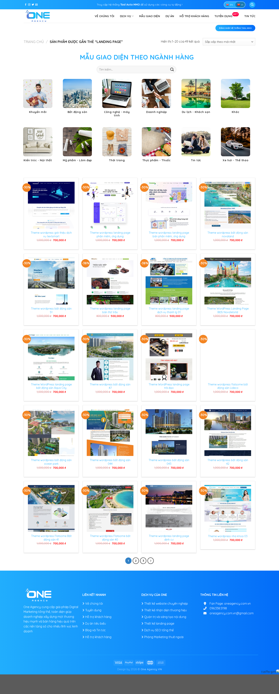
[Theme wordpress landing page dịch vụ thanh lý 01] (169, 281)
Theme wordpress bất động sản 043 (169, 461)
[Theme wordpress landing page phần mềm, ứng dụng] (110, 205)
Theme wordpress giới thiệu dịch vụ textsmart (51, 234)
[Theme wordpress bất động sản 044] (110, 432)
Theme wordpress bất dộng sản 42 (227, 461)
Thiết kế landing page (159, 623)
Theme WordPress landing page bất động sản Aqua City (51, 386)
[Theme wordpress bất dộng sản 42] (227, 432)
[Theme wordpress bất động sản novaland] (227, 205)
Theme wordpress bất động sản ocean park (51, 461)
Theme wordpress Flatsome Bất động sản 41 (51, 537)
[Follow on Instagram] (29, 4)
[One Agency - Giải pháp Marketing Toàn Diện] (38, 16)
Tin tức (249, 16)
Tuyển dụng (226, 15)
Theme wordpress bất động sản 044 (110, 461)
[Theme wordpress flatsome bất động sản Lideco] (227, 356)
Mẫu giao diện (149, 16)
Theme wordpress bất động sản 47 (110, 386)
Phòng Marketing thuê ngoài (164, 637)
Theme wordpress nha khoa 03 (227, 536)
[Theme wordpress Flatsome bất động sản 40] (110, 508)
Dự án (170, 16)
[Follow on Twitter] (33, 4)
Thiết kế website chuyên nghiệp (166, 603)
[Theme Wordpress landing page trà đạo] (169, 356)
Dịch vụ (125, 16)
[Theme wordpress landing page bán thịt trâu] (110, 281)
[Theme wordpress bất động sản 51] (51, 281)
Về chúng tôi (104, 16)
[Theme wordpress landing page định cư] (169, 508)
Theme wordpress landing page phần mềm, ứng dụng (110, 234)
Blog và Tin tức (95, 630)
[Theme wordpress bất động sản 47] (110, 356)
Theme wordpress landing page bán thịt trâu (110, 310)
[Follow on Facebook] (25, 4)
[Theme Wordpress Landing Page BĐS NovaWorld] (227, 281)
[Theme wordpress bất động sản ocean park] (51, 432)
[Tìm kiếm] (252, 5)
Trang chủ (34, 42)
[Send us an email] (36, 4)
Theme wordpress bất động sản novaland (227, 234)
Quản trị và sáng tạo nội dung (165, 617)
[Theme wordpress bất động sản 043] (169, 432)
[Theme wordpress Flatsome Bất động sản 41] (51, 508)
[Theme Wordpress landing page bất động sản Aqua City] (51, 356)
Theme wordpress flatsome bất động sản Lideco (228, 386)
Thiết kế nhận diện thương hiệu (165, 610)
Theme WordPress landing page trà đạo (169, 386)
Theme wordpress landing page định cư (169, 537)
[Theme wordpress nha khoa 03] (227, 508)
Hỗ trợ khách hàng (194, 16)
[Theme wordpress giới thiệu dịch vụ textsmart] (51, 205)
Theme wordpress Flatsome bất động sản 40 (110, 537)
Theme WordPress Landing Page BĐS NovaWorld (228, 310)
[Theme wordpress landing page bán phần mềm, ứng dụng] (169, 205)
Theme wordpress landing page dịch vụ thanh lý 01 (169, 310)
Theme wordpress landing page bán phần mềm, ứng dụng (169, 234)
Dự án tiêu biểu (95, 623)
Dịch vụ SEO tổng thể (159, 630)
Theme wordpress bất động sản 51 (51, 310)
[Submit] (172, 69)
